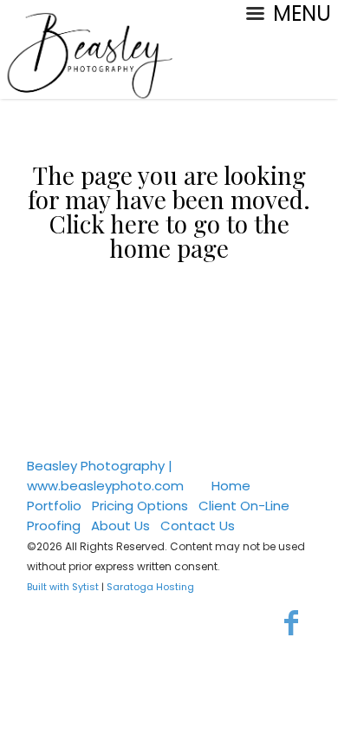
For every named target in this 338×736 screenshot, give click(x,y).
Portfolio (54, 505)
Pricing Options (140, 505)
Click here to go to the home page (169, 235)
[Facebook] (291, 622)
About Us (120, 525)
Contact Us (197, 525)
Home (230, 485)
